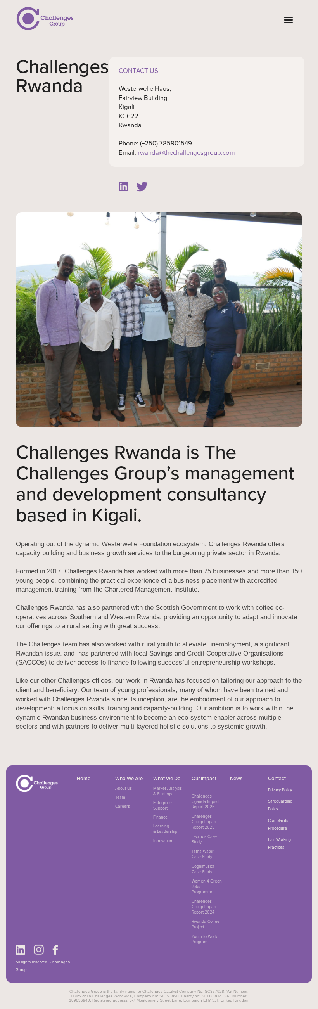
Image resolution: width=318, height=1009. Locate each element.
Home (83, 778)
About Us (123, 788)
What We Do (167, 778)
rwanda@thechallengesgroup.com (186, 152)
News (236, 778)
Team (120, 797)
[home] (45, 18)
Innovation (162, 841)
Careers (122, 806)
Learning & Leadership (165, 829)
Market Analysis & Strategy (167, 791)
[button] (288, 20)
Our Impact (204, 778)
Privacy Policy (280, 790)
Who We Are (129, 778)
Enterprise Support (162, 805)
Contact (277, 778)
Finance (160, 817)
